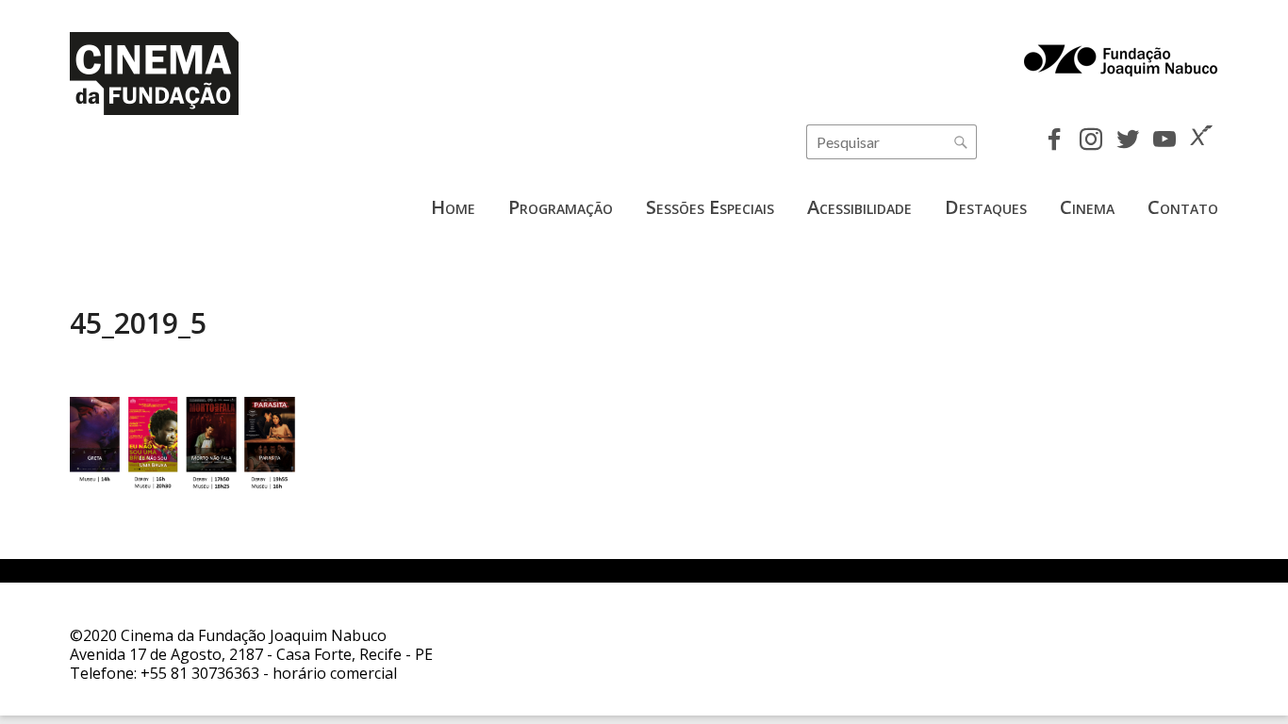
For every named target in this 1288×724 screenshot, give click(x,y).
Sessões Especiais (710, 207)
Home (453, 207)
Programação (560, 207)
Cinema (1087, 207)
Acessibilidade (859, 207)
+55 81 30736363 (199, 673)
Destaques (986, 207)
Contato (1183, 207)
